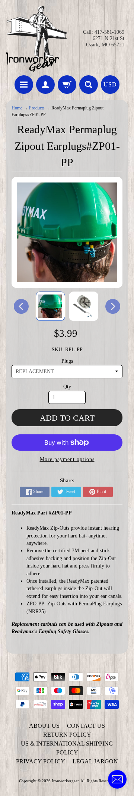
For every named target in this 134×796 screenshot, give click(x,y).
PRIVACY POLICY (40, 761)
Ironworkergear (65, 781)
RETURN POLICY (67, 734)
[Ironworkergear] (36, 39)
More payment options (67, 459)
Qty (67, 386)
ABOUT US (44, 726)
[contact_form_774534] (117, 779)
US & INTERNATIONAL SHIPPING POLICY (67, 748)
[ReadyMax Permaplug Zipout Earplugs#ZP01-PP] (50, 306)
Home (17, 108)
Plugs (67, 361)
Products (37, 108)
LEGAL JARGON (95, 761)
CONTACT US (86, 726)
